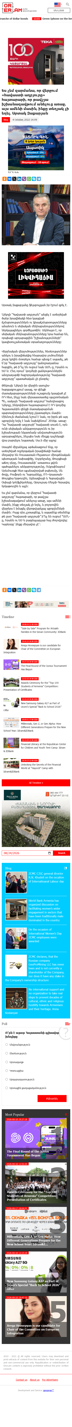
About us (34, 1379)
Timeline (8, 616)
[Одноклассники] (4, 179)
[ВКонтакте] (9, 179)
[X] (14, 179)
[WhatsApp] (29, 179)
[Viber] (24, 179)
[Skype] (34, 179)
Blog (5, 119)
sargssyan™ (48, 1390)
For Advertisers (50, 1379)
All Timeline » (36, 782)
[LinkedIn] (19, 179)
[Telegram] (39, 179)
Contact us (21, 1379)
